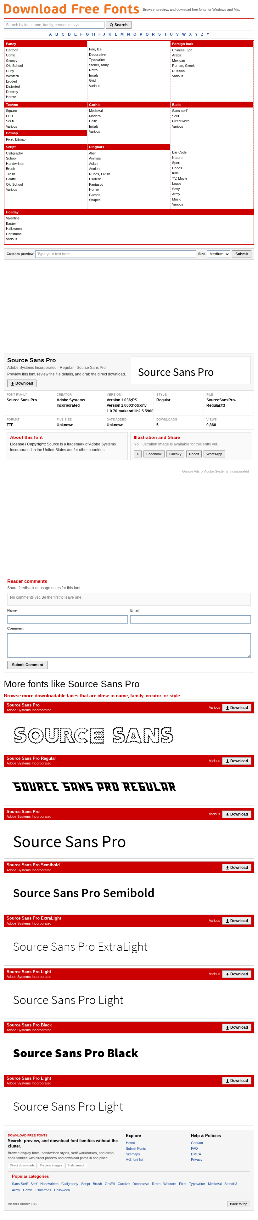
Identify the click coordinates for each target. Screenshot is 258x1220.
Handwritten (15, 164)
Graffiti (11, 179)
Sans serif (180, 111)
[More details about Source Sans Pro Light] (129, 999)
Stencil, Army (99, 65)
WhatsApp (214, 454)
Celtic (93, 121)
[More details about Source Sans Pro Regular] (129, 786)
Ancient (94, 169)
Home (130, 1143)
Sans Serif (20, 1184)
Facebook (154, 454)
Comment (15, 628)
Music (176, 199)
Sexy (176, 189)
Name (12, 610)
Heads (177, 168)
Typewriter (97, 59)
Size (201, 254)
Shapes (95, 200)
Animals (95, 158)
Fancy (11, 44)
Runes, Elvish (99, 174)
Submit (241, 254)
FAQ (194, 1148)
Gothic (94, 105)
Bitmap (12, 133)
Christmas (14, 234)
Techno (12, 105)
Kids (175, 173)
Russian (178, 71)
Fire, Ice (95, 49)
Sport (176, 163)
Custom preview (20, 254)
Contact (197, 1143)
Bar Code (179, 152)
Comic (11, 55)
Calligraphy (14, 153)
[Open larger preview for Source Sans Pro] (190, 370)
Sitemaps (133, 1154)
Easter (11, 223)
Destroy (12, 92)
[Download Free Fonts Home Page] (71, 9)
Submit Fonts (136, 1148)
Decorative (97, 54)
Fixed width (180, 121)
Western (12, 76)
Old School (14, 65)
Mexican (178, 60)
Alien (92, 153)
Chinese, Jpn (182, 50)
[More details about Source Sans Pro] (129, 732)
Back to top (238, 1204)
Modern (95, 116)
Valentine (13, 218)
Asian (93, 164)
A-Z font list (134, 1159)
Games (94, 195)
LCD (9, 116)
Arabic (177, 55)
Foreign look (182, 44)
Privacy (197, 1159)
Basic (176, 105)
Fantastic (96, 184)
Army (176, 194)
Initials (93, 75)
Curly (10, 71)
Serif (175, 116)
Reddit (194, 454)
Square (11, 111)
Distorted (13, 86)
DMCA (196, 1154)
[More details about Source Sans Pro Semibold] (129, 892)
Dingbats (96, 147)
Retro (93, 70)
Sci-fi (10, 121)
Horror (11, 97)
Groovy (12, 60)
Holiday (12, 212)
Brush (10, 169)
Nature (177, 158)
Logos (177, 183)
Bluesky (175, 454)
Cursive (124, 1184)
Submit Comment (27, 665)
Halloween (14, 228)
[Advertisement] (129, 307)
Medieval (96, 111)
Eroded (11, 81)
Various (94, 86)
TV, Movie (179, 178)
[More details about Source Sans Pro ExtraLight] (129, 946)
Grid (92, 80)
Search (121, 25)
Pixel (182, 1184)
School (11, 158)
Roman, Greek (183, 65)
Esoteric (95, 179)
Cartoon (12, 50)
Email (134, 610)
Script (11, 147)
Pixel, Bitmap (15, 139)
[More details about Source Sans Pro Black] (129, 1052)
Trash (10, 174)
